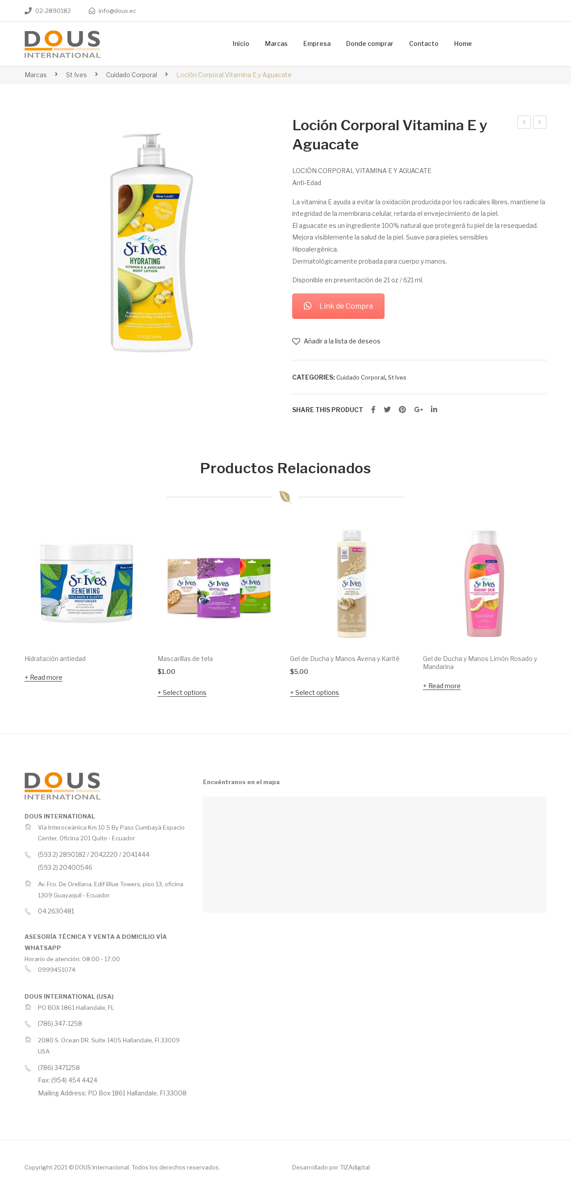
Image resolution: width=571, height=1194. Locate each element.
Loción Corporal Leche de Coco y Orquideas (524, 123)
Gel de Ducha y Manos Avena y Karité (345, 658)
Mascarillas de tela (185, 658)
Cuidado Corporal (131, 74)
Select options (185, 692)
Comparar (130, 564)
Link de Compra (346, 306)
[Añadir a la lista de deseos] (130, 540)
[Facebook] (373, 410)
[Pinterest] (402, 410)
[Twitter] (387, 410)
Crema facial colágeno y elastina (540, 123)
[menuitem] (241, 44)
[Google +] (418, 410)
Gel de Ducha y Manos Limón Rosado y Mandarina (480, 663)
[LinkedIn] (434, 410)
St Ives (76, 74)
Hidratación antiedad (55, 658)
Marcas (36, 74)
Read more (46, 677)
